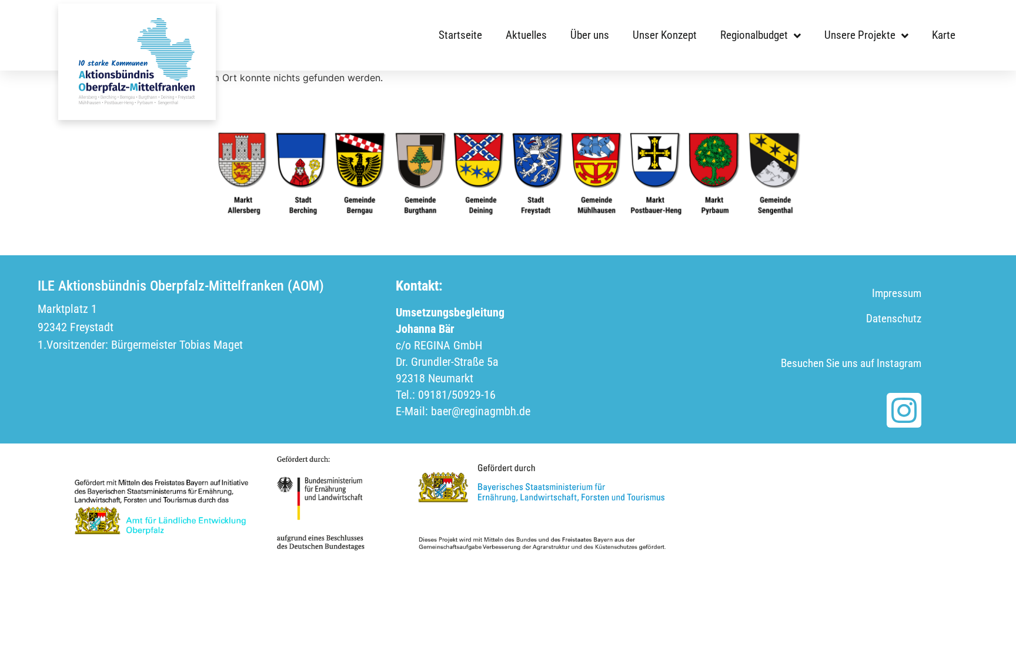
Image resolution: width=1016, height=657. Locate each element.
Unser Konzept (665, 35)
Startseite (460, 35)
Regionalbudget (754, 35)
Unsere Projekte (859, 35)
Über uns (589, 35)
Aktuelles (526, 35)
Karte (943, 35)
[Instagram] (904, 410)
